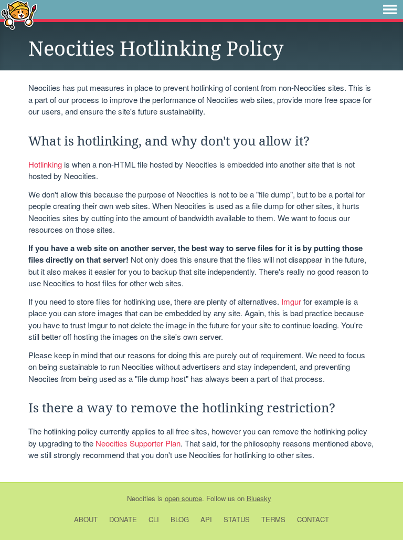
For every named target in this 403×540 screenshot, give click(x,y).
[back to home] (19, 14)
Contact (313, 519)
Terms (273, 519)
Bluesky (259, 498)
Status (237, 519)
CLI (154, 519)
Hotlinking (45, 164)
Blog (180, 519)
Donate (123, 519)
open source (183, 498)
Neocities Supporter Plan (138, 443)
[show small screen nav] (390, 9)
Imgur (291, 301)
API (206, 519)
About (86, 519)
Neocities (141, 498)
